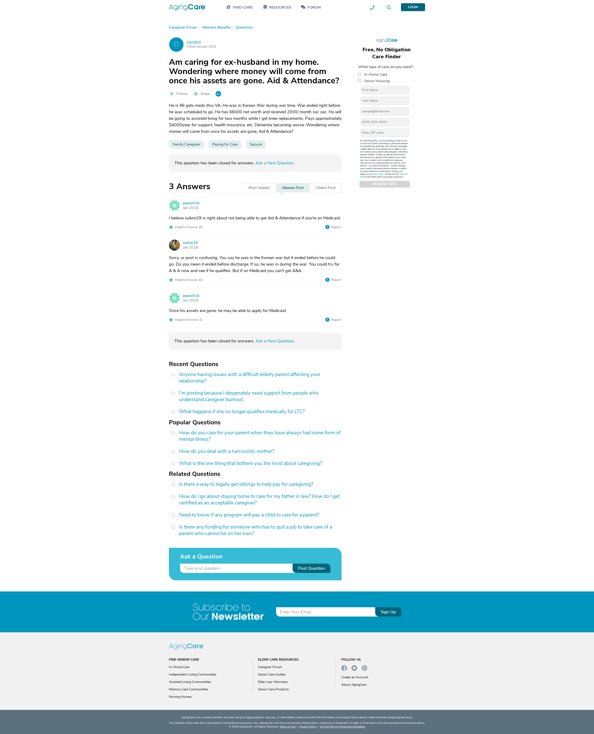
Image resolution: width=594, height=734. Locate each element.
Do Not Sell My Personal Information (342, 726)
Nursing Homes (180, 697)
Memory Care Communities (188, 689)
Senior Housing (377, 81)
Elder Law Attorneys (273, 682)
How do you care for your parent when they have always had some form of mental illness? (260, 435)
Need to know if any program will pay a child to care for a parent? (249, 515)
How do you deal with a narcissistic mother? (226, 451)
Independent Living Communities (192, 674)
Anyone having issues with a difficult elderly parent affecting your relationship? (249, 377)
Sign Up (388, 612)
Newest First (293, 187)
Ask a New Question (274, 163)
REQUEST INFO (385, 184)
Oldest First (326, 187)
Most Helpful (259, 187)
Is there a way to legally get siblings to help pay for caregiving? (246, 484)
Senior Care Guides (272, 674)
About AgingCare (353, 684)
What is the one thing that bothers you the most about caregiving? (250, 463)
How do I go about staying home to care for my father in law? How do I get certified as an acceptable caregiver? (259, 499)
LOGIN (413, 7)
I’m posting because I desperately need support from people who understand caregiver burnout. (249, 396)
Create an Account (354, 677)
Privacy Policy (378, 174)
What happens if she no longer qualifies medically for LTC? (242, 411)
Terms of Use (287, 726)
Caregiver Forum (270, 667)
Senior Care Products (273, 689)
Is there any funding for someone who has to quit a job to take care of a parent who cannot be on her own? (255, 530)
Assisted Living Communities (190, 682)
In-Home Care (375, 74)
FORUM (314, 7)
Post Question (311, 568)
